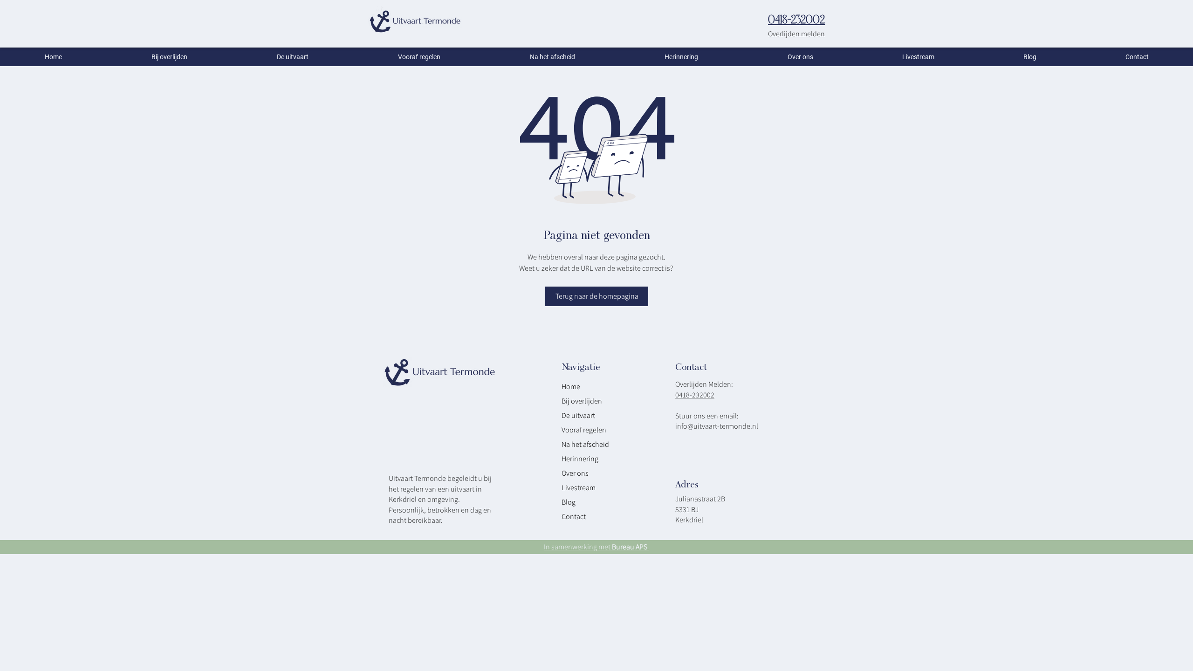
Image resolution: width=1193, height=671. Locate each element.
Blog (569, 502)
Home (571, 386)
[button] (800, 56)
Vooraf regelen (584, 430)
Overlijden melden (796, 34)
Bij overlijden (582, 401)
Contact (574, 516)
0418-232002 (694, 395)
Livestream (579, 488)
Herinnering (580, 459)
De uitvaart (578, 415)
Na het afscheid (585, 444)
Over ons (575, 473)
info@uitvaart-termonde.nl (716, 426)
